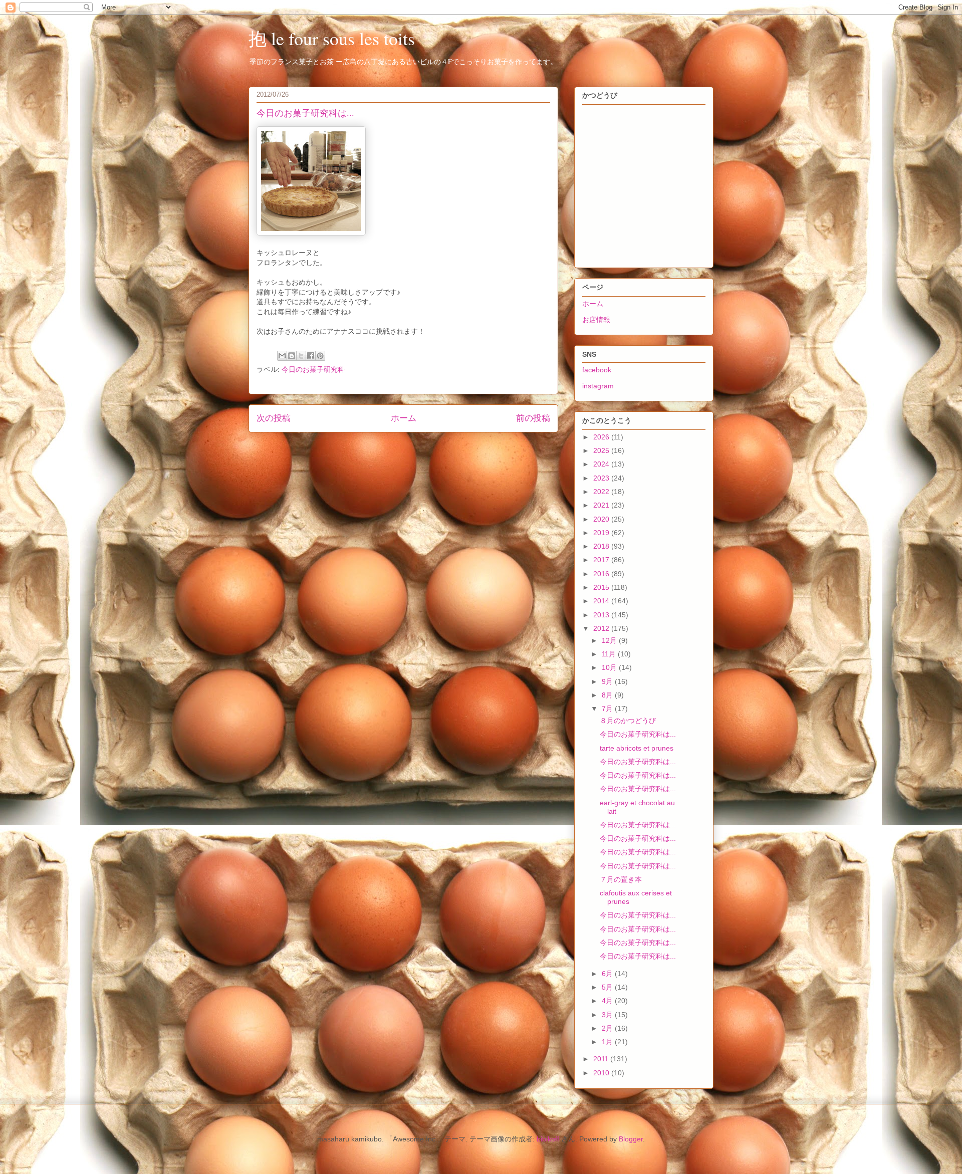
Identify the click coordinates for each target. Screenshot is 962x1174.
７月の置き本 (621, 879)
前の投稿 (533, 418)
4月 (608, 1001)
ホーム (403, 418)
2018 (602, 546)
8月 (608, 695)
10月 (610, 667)
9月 (608, 681)
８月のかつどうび (628, 721)
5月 (608, 987)
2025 (602, 450)
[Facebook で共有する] (311, 356)
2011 (601, 1059)
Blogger (631, 1139)
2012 (602, 628)
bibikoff (548, 1139)
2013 (602, 615)
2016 (602, 574)
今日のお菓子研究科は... (638, 734)
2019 (602, 533)
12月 (610, 640)
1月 (608, 1042)
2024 (602, 464)
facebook (596, 370)
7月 (608, 709)
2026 (602, 437)
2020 (602, 519)
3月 (608, 1015)
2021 (602, 505)
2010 (602, 1073)
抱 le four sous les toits (332, 38)
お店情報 (596, 320)
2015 (602, 587)
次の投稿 (274, 418)
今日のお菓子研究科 (313, 369)
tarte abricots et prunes (636, 748)
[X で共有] (301, 356)
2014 (602, 601)
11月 (610, 654)
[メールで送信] (282, 356)
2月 (608, 1028)
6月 (608, 974)
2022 (602, 492)
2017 (602, 560)
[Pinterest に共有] (320, 356)
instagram (598, 386)
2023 (602, 478)
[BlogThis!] (292, 356)
